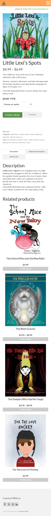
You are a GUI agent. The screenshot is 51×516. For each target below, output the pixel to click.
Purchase (12, 115)
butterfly (12, 140)
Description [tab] (14, 151)
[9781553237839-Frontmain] (25, 36)
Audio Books (15, 134)
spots (28, 142)
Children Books (25, 134)
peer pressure (13, 142)
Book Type (9, 99)
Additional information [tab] (37, 151)
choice (25, 140)
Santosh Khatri (23, 511)
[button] (48, 3)
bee (8, 140)
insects (42, 140)
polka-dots (22, 142)
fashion (36, 140)
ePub (32, 134)
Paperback (38, 134)
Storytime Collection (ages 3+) (35, 9)
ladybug (5, 142)
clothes (30, 140)
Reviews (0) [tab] (14, 157)
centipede (19, 140)
